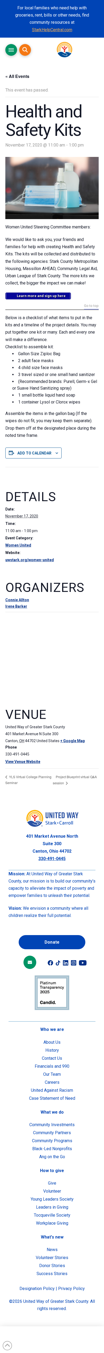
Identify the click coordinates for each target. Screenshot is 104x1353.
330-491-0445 (52, 858)
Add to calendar (34, 453)
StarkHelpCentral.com (52, 29)
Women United (18, 545)
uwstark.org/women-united (29, 560)
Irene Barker (16, 606)
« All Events (17, 76)
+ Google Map (72, 741)
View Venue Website (22, 761)
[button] (11, 50)
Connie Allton (17, 600)
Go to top (91, 306)
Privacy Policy (71, 1288)
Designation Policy (37, 1288)
